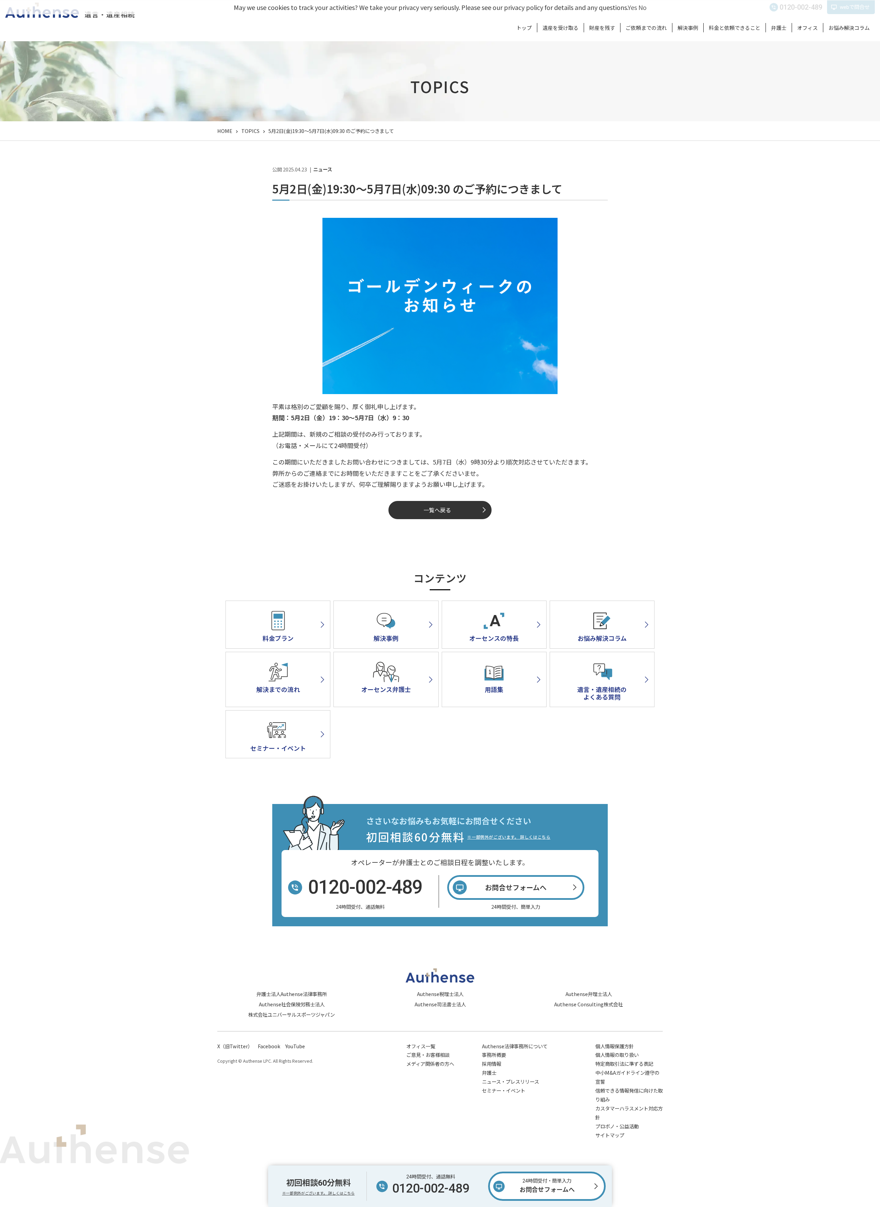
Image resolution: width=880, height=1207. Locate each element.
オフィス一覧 (420, 1046)
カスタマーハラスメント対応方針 (629, 1113)
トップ (524, 27)
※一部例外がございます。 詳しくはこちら (508, 837)
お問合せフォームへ (547, 1185)
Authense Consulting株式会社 (588, 1004)
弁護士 (778, 27)
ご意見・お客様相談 (428, 1054)
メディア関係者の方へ (430, 1063)
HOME (224, 130)
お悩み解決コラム (849, 27)
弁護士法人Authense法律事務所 (291, 993)
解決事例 (688, 27)
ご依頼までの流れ (646, 27)
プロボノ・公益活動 (617, 1126)
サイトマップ (609, 1135)
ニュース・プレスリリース (510, 1081)
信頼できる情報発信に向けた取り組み (629, 1095)
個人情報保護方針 (614, 1046)
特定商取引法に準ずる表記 (624, 1063)
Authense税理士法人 (440, 993)
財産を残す (602, 27)
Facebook (269, 1046)
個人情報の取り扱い (617, 1054)
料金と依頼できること (734, 27)
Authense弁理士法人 (588, 993)
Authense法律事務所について (515, 1046)
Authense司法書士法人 (440, 1004)
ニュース (322, 169)
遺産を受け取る (560, 27)
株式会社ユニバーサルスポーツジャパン (291, 1014)
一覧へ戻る (437, 510)
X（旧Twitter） (235, 1046)
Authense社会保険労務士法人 (291, 1004)
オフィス (807, 27)
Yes (632, 7)
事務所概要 (494, 1054)
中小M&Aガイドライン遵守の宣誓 (627, 1077)
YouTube (295, 1046)
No (642, 7)
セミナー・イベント (503, 1090)
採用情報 (491, 1063)
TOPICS (250, 130)
